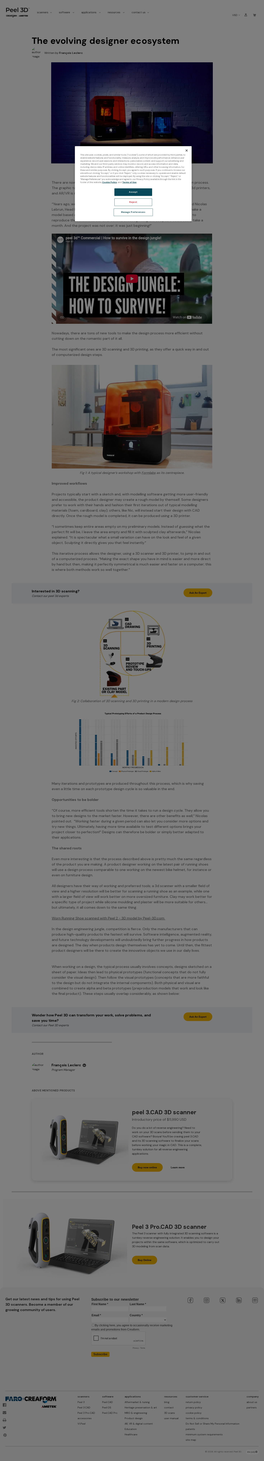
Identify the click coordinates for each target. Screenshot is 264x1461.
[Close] (187, 150)
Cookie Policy (109, 182)
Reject (133, 202)
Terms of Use (129, 182)
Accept (133, 192)
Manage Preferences (133, 212)
